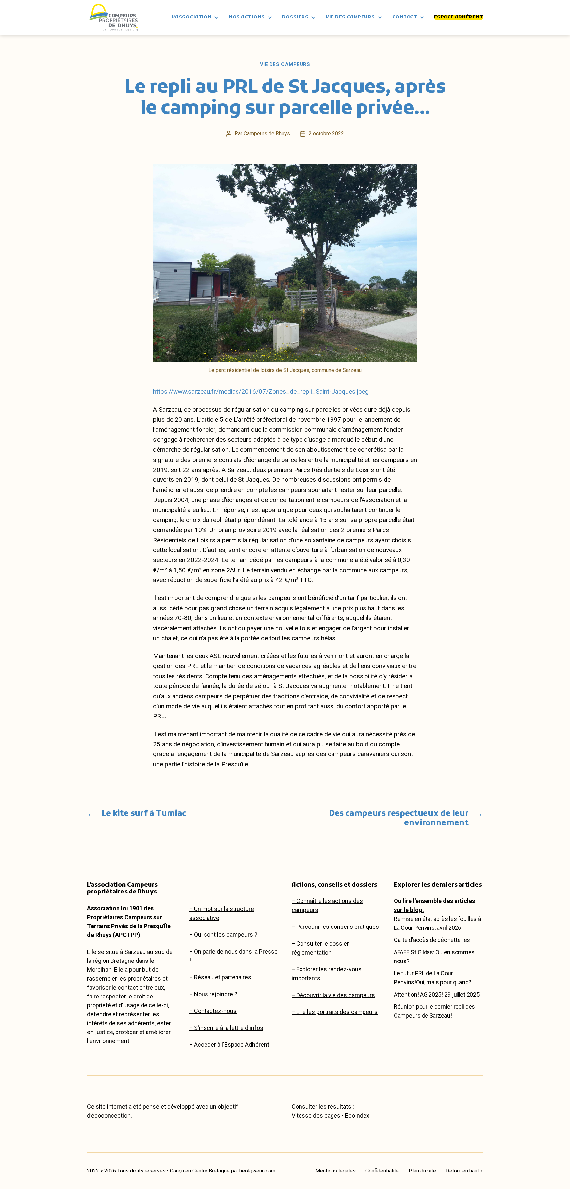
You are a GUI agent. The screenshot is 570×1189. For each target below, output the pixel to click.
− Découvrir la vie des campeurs (333, 995)
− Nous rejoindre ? (213, 994)
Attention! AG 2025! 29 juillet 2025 (437, 994)
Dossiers (295, 17)
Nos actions (247, 17)
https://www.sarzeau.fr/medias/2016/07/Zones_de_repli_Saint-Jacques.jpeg (261, 391)
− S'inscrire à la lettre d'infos (226, 1027)
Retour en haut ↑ (464, 1171)
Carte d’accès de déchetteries (432, 939)
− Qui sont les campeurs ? (223, 934)
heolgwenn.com (257, 1171)
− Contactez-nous (213, 1010)
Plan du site (422, 1171)
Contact (404, 17)
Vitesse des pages (316, 1115)
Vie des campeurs (350, 17)
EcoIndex (357, 1115)
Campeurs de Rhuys (267, 133)
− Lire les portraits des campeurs (335, 1011)
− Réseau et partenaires (220, 977)
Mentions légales (335, 1171)
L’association (191, 17)
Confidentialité (382, 1171)
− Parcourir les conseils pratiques (335, 926)
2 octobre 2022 (326, 133)
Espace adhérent (458, 17)
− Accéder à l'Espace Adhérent (229, 1044)
